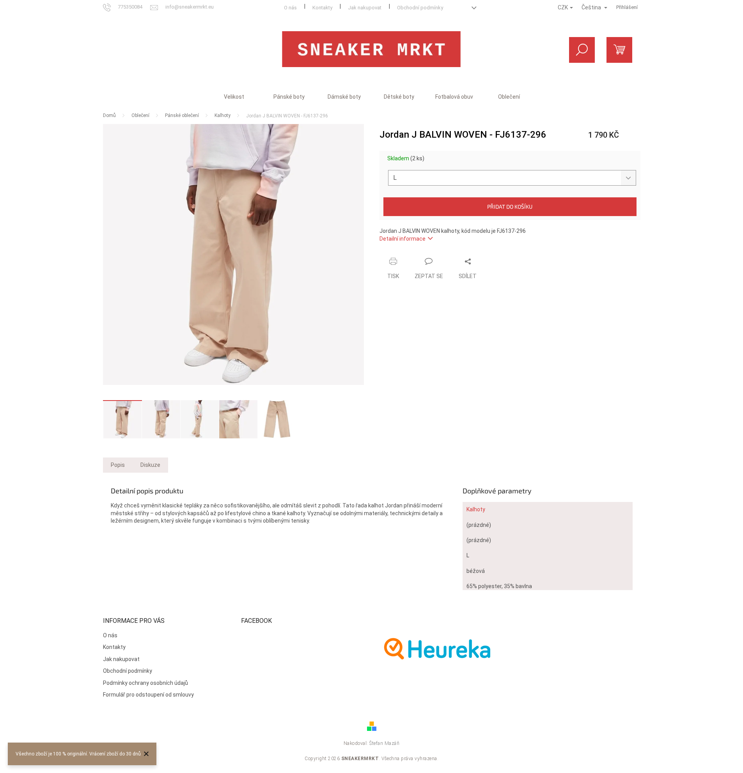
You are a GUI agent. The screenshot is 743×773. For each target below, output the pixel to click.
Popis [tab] (118, 465)
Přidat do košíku (509, 206)
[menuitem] (234, 96)
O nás (290, 8)
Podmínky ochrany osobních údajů (145, 683)
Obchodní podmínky (420, 8)
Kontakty (322, 8)
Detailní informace (402, 239)
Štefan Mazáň (384, 743)
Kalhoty (475, 509)
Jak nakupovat (364, 8)
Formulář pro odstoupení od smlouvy (148, 694)
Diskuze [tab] (150, 465)
